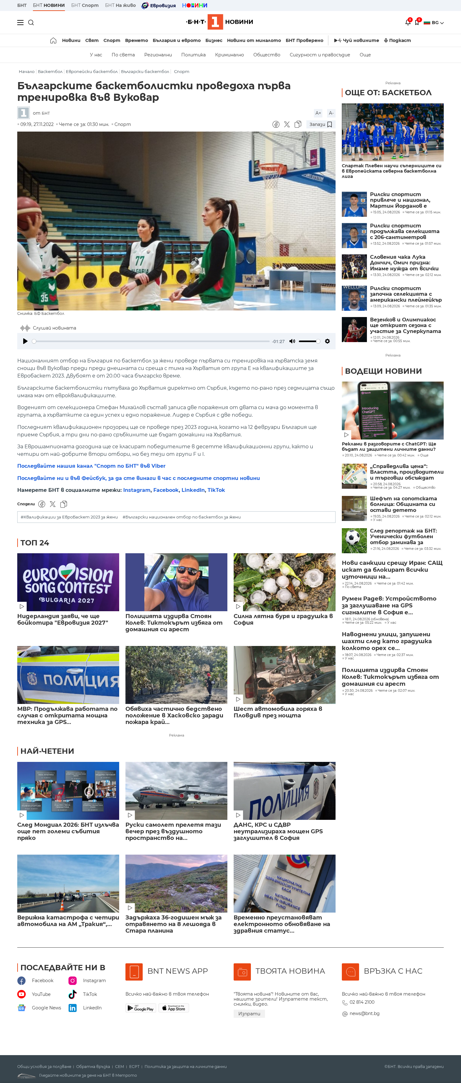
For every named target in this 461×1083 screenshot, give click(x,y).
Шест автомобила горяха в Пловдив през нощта (278, 712)
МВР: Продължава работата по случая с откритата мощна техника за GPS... (67, 716)
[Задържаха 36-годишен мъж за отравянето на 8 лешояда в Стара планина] (176, 884)
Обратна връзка (93, 1067)
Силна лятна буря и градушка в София (283, 619)
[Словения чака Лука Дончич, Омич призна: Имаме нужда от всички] (354, 266)
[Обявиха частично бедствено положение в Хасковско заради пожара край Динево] (176, 675)
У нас (96, 55)
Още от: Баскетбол (388, 92)
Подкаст (400, 40)
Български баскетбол (145, 71)
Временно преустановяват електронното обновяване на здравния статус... (282, 924)
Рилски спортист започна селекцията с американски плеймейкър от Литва (406, 294)
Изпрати (249, 1014)
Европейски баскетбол (92, 71)
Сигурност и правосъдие (320, 55)
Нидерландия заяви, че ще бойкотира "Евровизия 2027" (62, 619)
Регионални (158, 55)
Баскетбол (50, 71)
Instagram (137, 490)
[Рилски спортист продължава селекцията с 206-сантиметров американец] (354, 235)
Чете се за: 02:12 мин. (423, 516)
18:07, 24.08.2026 (358, 655)
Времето (136, 40)
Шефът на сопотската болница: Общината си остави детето (403, 504)
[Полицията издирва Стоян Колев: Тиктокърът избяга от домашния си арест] (176, 582)
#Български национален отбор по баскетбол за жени (182, 517)
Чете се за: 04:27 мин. (392, 488)
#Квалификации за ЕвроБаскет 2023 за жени (69, 517)
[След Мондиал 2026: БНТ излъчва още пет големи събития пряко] (68, 791)
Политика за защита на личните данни (186, 1067)
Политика (193, 55)
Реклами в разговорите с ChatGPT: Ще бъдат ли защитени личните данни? (389, 446)
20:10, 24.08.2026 (358, 455)
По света (123, 55)
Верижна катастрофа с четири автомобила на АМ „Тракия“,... (68, 921)
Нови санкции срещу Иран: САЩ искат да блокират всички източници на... (392, 570)
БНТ (22, 5)
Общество (266, 55)
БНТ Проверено (304, 40)
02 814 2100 (362, 1002)
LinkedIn (193, 490)
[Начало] (53, 40)
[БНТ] (25, 113)
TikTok (216, 490)
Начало (26, 71)
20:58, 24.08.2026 (386, 484)
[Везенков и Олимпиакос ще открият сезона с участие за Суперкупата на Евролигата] (354, 329)
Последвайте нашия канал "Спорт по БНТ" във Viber (91, 466)
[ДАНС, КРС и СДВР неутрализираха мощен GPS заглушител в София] (285, 791)
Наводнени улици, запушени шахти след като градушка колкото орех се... (387, 641)
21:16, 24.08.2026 (386, 549)
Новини (71, 40)
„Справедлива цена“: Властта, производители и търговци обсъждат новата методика (407, 472)
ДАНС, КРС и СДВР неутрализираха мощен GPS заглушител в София (278, 831)
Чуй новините (361, 40)
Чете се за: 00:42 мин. (396, 455)
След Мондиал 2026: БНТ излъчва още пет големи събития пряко (68, 831)
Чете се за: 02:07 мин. (396, 691)
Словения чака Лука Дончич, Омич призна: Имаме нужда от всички (404, 263)
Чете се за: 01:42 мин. (395, 584)
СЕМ (119, 1067)
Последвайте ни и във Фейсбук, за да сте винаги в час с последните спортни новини (138, 478)
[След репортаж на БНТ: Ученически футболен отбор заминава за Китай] (354, 540)
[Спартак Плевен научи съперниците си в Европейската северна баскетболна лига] (393, 132)
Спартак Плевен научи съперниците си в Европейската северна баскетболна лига (392, 171)
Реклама (176, 735)
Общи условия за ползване (44, 1067)
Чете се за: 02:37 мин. (395, 655)
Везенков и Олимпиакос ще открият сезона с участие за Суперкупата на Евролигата (405, 325)
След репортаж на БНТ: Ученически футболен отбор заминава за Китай (403, 536)
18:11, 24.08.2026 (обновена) (367, 619)
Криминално (229, 55)
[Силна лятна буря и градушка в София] (285, 582)
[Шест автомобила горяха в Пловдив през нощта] (285, 675)
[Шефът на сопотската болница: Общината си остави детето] (354, 508)
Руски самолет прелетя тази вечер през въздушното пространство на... (173, 831)
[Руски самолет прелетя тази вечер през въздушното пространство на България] (176, 791)
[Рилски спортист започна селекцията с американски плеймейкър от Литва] (354, 298)
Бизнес (213, 40)
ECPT (134, 1067)
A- (331, 113)
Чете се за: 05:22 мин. (363, 623)
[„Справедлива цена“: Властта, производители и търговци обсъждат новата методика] (354, 476)
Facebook (166, 490)
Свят (92, 40)
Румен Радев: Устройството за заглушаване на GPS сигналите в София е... (389, 605)
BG (436, 22)
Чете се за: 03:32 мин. (422, 549)
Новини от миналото (254, 40)
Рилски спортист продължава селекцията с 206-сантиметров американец (405, 231)
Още (365, 55)
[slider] (151, 341)
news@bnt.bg (365, 1013)
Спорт (111, 40)
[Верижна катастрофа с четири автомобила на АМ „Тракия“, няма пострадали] (68, 884)
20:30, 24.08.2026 (359, 691)
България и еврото (177, 40)
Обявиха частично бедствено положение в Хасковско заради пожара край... (174, 716)
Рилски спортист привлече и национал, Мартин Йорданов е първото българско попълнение (400, 200)
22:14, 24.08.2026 (358, 584)
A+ (318, 113)
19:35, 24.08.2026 (386, 516)
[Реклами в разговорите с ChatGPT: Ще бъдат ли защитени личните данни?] (393, 411)
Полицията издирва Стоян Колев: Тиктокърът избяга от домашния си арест (174, 623)
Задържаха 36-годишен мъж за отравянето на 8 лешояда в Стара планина (173, 924)
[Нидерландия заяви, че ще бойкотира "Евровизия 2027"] (68, 582)
